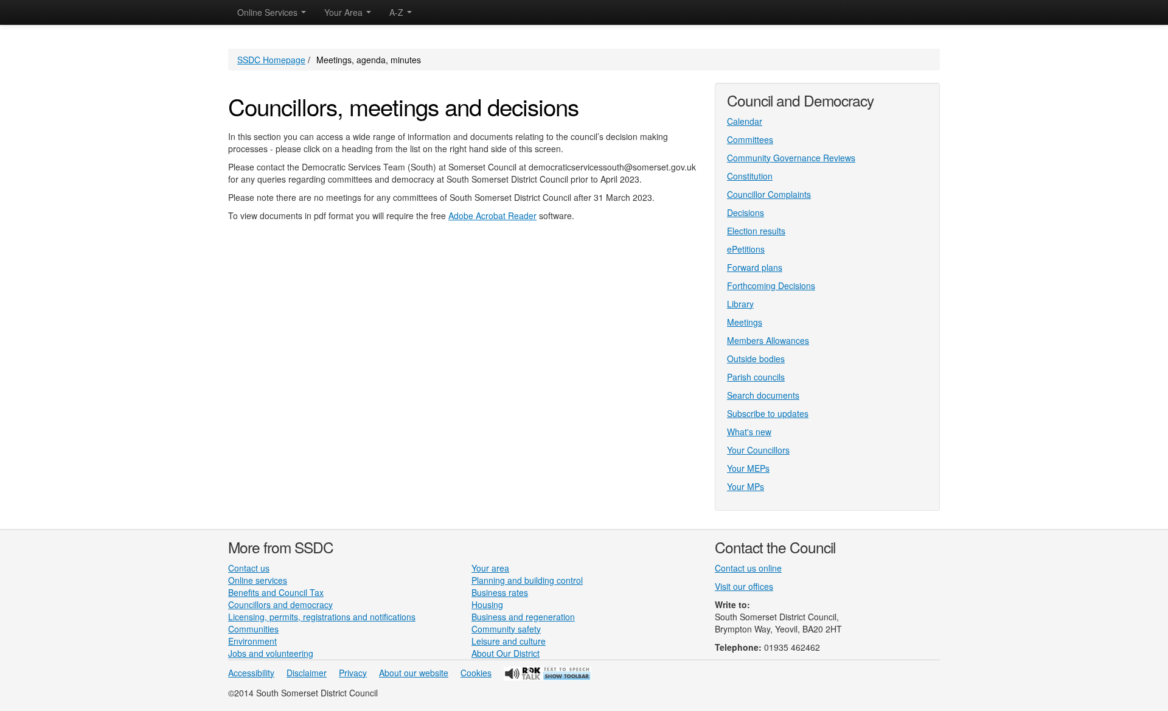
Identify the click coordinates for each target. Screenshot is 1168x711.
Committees (750, 139)
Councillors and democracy (280, 604)
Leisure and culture (508, 641)
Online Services (268, 12)
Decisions (745, 212)
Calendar (744, 121)
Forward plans (754, 267)
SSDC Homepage (271, 60)
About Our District (505, 653)
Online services (257, 580)
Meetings (744, 322)
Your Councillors (758, 450)
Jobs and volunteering (270, 653)
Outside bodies (756, 358)
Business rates (499, 592)
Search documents (763, 395)
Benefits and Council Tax (276, 592)
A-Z (397, 12)
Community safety (506, 629)
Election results (756, 231)
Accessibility (251, 673)
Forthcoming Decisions (771, 285)
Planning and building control (527, 580)
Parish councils (756, 377)
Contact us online (748, 568)
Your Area (344, 12)
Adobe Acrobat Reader (492, 215)
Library (740, 304)
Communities (253, 629)
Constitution (750, 176)
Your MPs (745, 486)
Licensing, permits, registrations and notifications (321, 617)
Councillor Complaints (769, 194)
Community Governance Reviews (791, 158)
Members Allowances (768, 340)
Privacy (353, 673)
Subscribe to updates (767, 413)
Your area (490, 568)
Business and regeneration (523, 617)
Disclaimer (307, 673)
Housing (487, 604)
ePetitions (746, 249)
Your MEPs (748, 468)
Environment (252, 641)
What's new (749, 432)
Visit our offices (744, 586)
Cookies (476, 673)
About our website (413, 673)
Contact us (248, 568)
